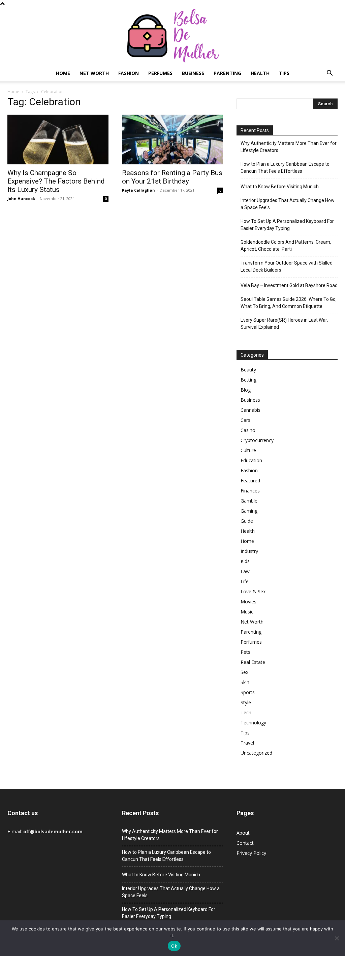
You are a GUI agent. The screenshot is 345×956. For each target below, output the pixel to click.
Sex (244, 672)
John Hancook (21, 198)
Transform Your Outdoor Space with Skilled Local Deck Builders (287, 266)
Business (193, 73)
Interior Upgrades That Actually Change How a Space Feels (288, 204)
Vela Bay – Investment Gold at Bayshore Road (289, 285)
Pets (245, 652)
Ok (174, 946)
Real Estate (253, 662)
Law (245, 571)
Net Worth (94, 73)
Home (63, 73)
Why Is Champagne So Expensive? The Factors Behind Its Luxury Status (56, 181)
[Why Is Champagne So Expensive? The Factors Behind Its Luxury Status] (57, 139)
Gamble (249, 500)
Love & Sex (253, 591)
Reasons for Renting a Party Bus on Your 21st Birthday (172, 177)
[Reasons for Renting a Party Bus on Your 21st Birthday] (172, 139)
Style (246, 702)
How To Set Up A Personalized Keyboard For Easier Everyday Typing (287, 224)
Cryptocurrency (257, 440)
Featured (250, 480)
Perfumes (160, 73)
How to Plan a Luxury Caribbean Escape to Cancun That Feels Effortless (285, 167)
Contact (245, 843)
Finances (250, 490)
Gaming (249, 511)
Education (251, 460)
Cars (245, 420)
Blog (246, 390)
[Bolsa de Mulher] (172, 36)
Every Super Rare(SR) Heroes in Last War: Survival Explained (284, 323)
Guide (247, 521)
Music (247, 611)
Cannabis (250, 410)
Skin (245, 682)
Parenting (227, 73)
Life (245, 581)
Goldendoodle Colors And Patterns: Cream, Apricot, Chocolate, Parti (286, 245)
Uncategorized (256, 753)
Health (260, 73)
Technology (253, 722)
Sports (248, 692)
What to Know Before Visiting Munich (280, 186)
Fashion (128, 73)
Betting (248, 379)
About (243, 833)
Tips (284, 73)
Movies (248, 601)
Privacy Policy (251, 853)
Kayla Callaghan (138, 190)
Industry (249, 551)
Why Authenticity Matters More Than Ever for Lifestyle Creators (289, 147)
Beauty (248, 369)
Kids (245, 561)
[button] (329, 74)
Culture (248, 450)
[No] (336, 938)
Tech (246, 712)
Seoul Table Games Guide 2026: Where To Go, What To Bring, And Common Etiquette (289, 302)
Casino (248, 430)
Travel (247, 743)
